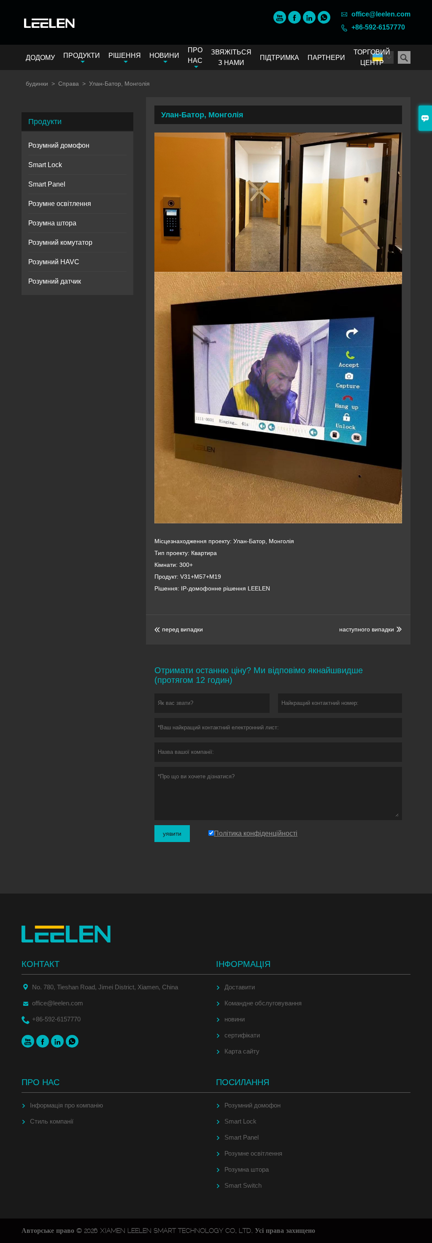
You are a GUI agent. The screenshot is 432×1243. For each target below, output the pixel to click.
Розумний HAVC (53, 261)
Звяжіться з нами (231, 57)
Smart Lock (45, 164)
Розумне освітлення (59, 203)
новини (234, 1019)
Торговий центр (372, 57)
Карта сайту (241, 1051)
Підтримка (279, 57)
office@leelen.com (380, 14)
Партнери (326, 57)
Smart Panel (46, 184)
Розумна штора (52, 223)
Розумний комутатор (60, 242)
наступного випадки (366, 629)
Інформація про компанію (66, 1105)
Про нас (195, 55)
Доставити (239, 987)
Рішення (124, 55)
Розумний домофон (58, 145)
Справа (68, 83)
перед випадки (178, 629)
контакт (40, 964)
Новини (164, 55)
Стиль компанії (51, 1121)
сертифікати (242, 1035)
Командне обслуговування (263, 1003)
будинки (37, 83)
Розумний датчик (54, 281)
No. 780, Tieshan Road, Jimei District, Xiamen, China (105, 987)
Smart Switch (243, 1185)
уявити (172, 833)
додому (40, 57)
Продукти (81, 55)
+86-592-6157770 (378, 27)
